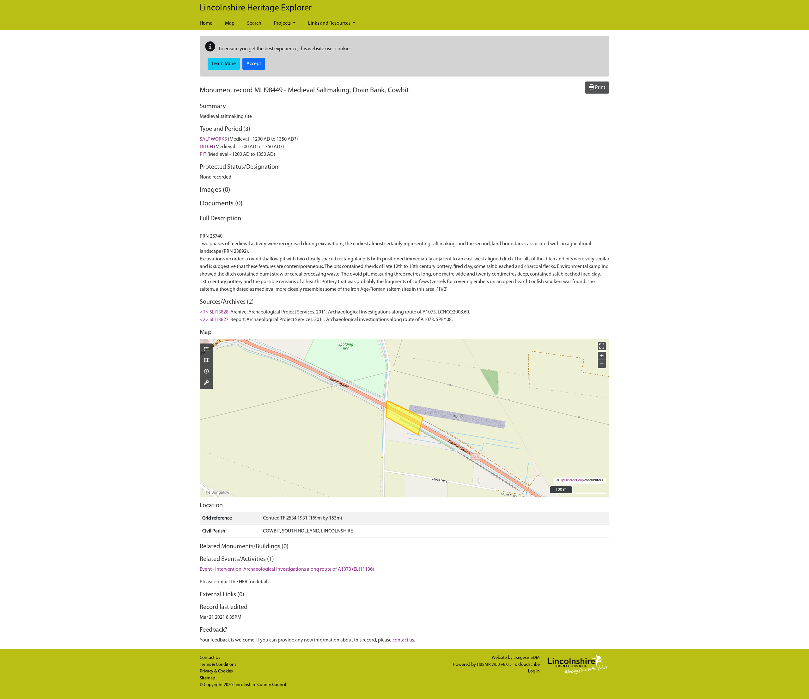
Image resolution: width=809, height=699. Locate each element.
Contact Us (210, 657)
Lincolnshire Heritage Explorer (256, 8)
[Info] (206, 372)
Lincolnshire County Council (260, 685)
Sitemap (207, 678)
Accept (253, 63)
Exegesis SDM (527, 657)
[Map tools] (206, 383)
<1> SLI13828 (214, 312)
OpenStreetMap (572, 480)
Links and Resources (329, 23)
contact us (403, 640)
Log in (534, 671)
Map (229, 23)
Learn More (224, 63)
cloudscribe (529, 664)
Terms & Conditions (218, 664)
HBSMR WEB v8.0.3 (495, 664)
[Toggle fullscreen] (602, 346)
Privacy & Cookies (216, 671)
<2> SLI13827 (214, 319)
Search (254, 23)
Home (206, 23)
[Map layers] (206, 349)
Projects (283, 23)
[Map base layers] (206, 360)
